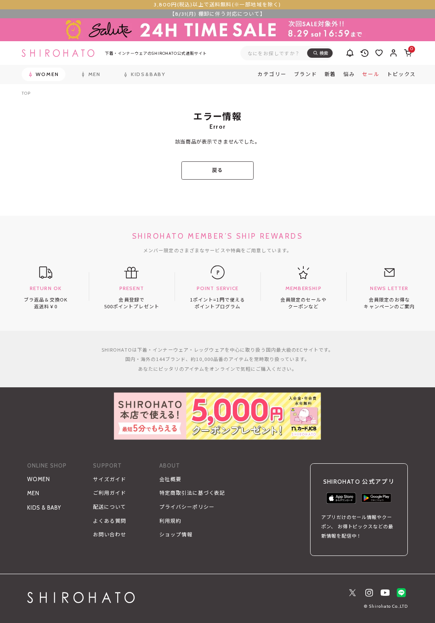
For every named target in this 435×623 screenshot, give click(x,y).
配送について (109, 507)
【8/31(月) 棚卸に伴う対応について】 (217, 14)
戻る (217, 170)
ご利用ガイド (109, 493)
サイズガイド (109, 479)
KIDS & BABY (44, 508)
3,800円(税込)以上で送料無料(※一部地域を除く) (217, 4)
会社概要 (170, 479)
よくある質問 (109, 521)
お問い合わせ (109, 534)
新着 (330, 74)
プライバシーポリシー (187, 507)
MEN (33, 493)
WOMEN (38, 479)
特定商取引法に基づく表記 (192, 493)
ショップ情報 (175, 534)
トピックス (401, 74)
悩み (349, 74)
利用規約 (170, 521)
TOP (26, 93)
